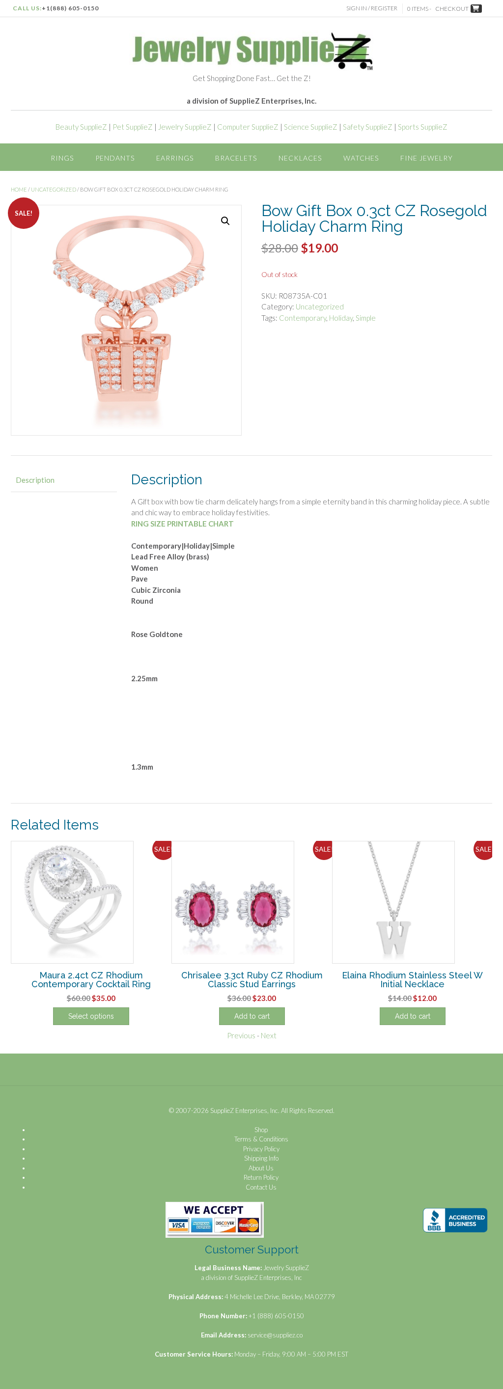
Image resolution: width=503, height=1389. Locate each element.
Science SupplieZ (310, 126)
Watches (361, 158)
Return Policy (261, 1177)
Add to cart (252, 1016)
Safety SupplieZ (367, 126)
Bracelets (236, 158)
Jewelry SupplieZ (185, 126)
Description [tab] (35, 479)
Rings (62, 158)
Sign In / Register (371, 8)
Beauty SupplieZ (81, 126)
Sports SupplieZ (422, 126)
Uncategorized (53, 189)
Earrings (175, 158)
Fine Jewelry (426, 158)
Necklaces (300, 158)
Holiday (341, 317)
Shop (261, 1130)
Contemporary (302, 317)
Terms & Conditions (261, 1139)
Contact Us (261, 1187)
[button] (225, 221)
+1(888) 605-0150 (70, 8)
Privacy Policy (261, 1149)
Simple (366, 317)
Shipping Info (261, 1158)
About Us (261, 1168)
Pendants (115, 158)
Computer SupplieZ (248, 126)
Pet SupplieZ (132, 126)
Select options (91, 1016)
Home (19, 189)
